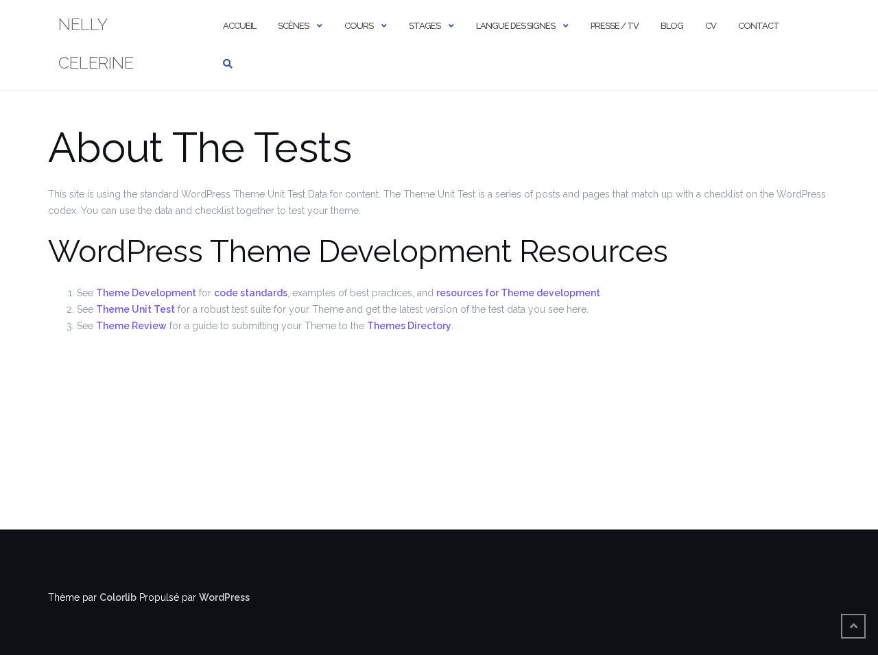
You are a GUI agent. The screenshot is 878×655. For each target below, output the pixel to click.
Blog (672, 26)
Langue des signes (515, 26)
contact (758, 26)
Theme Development (146, 292)
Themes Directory (409, 325)
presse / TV (615, 26)
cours (358, 26)
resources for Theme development (518, 292)
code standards (250, 292)
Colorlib (118, 597)
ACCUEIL (239, 26)
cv (710, 26)
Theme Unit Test (135, 309)
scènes (293, 26)
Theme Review (131, 325)
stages (424, 26)
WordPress (224, 597)
